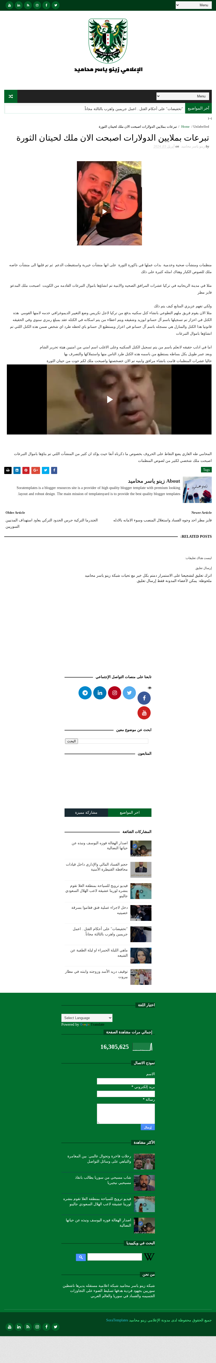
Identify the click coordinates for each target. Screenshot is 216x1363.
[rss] (28, 5)
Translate (97, 1024)
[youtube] (9, 5)
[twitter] (56, 5)
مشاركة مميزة (86, 812)
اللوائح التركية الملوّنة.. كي (162, 109)
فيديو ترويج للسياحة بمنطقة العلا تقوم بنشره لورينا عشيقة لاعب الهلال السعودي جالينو (96, 891)
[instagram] (37, 5)
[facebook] (46, 5)
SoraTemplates (117, 1320)
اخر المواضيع (130, 812)
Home (185, 127)
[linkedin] (19, 5)
